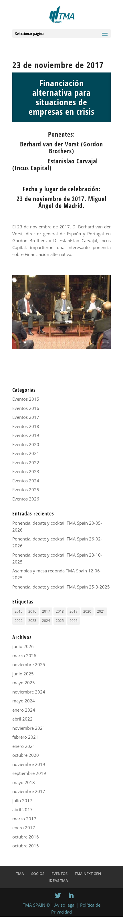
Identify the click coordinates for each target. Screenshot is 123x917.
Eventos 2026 (25, 499)
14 (79, 342)
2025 (60, 620)
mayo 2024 (23, 701)
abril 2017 (22, 809)
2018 (60, 611)
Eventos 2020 (25, 444)
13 (74, 342)
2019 (74, 611)
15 (83, 342)
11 (64, 342)
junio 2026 (23, 646)
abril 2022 (22, 719)
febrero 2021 (25, 737)
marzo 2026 (24, 655)
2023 (32, 620)
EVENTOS (59, 873)
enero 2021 (23, 746)
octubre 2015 (25, 846)
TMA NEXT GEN (88, 873)
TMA (20, 873)
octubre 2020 (25, 755)
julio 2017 (22, 800)
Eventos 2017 (25, 417)
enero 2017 (23, 827)
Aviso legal (65, 905)
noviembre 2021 (28, 728)
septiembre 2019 (29, 773)
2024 (46, 620)
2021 (101, 611)
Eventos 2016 (25, 408)
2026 (74, 620)
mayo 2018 (23, 782)
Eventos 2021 (25, 453)
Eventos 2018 (25, 426)
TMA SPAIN (34, 905)
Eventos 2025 (25, 489)
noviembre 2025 (28, 664)
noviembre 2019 (28, 764)
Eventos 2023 (25, 471)
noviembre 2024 (28, 692)
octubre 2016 (25, 837)
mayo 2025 (23, 682)
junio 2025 (23, 674)
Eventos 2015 (25, 399)
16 (88, 342)
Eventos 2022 (25, 462)
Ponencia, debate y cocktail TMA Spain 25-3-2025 (61, 587)
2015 (19, 611)
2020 (87, 611)
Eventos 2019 (25, 435)
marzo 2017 (24, 819)
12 (69, 342)
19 (103, 342)
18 (98, 342)
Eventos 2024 (25, 481)
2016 (32, 611)
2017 (46, 611)
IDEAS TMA (58, 880)
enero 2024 (23, 710)
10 (59, 342)
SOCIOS (37, 873)
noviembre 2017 (28, 791)
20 (108, 342)
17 (93, 342)
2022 (19, 620)
